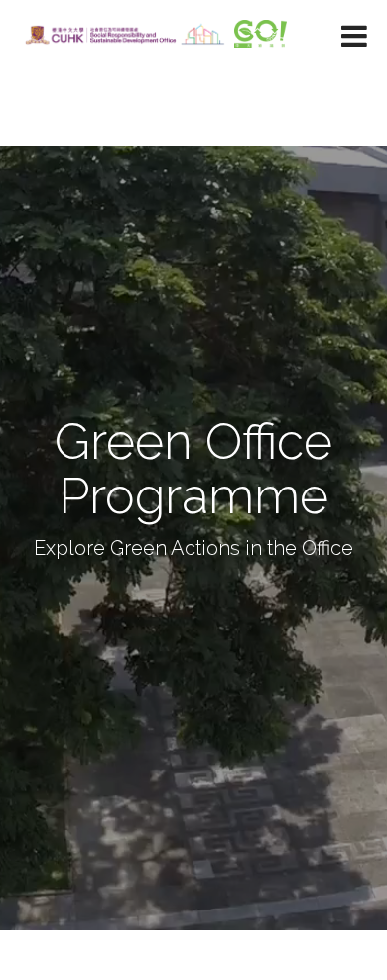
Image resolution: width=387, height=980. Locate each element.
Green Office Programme (193, 468)
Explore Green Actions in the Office (193, 548)
